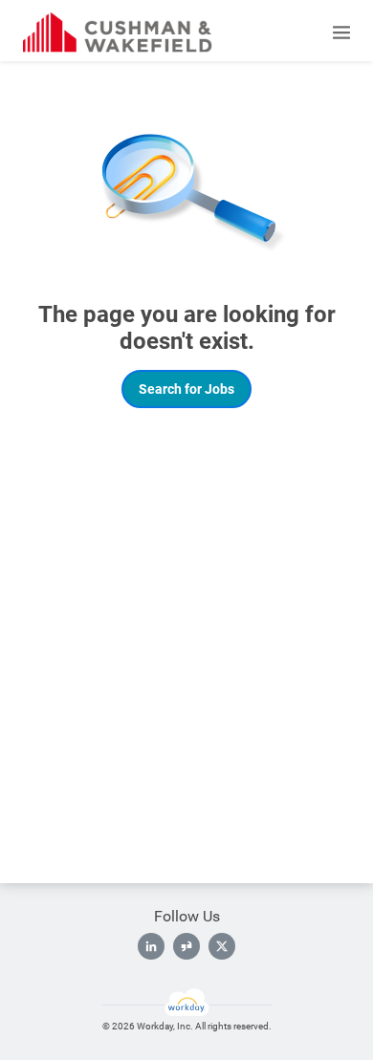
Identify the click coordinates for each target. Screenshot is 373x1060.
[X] (221, 946)
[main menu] (341, 32)
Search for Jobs (186, 389)
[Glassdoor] (186, 946)
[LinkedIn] (151, 946)
